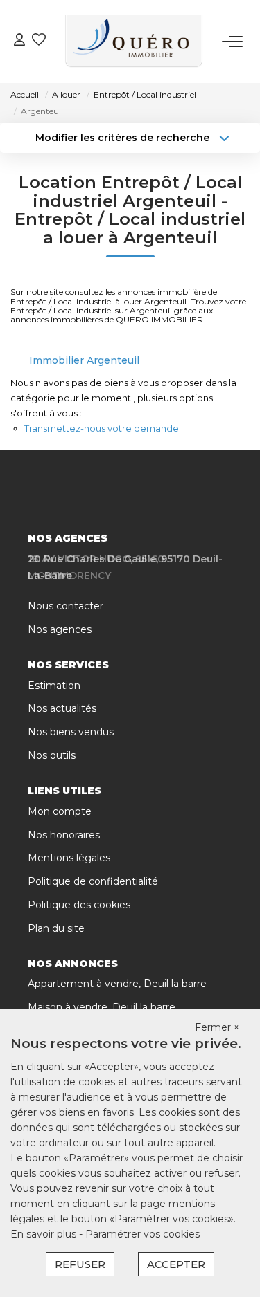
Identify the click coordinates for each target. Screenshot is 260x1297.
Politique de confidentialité (93, 881)
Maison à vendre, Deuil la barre (101, 1007)
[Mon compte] (19, 41)
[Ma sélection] (39, 41)
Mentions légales (69, 858)
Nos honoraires (64, 835)
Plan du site (56, 928)
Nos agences (60, 629)
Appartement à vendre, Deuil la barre (117, 983)
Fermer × (217, 1027)
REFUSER (80, 1264)
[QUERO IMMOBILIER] (133, 41)
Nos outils (52, 755)
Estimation (54, 685)
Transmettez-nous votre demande (101, 428)
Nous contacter (65, 606)
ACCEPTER (176, 1264)
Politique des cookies (79, 905)
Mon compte (60, 811)
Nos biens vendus (71, 732)
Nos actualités (62, 708)
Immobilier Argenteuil (84, 360)
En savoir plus (44, 1234)
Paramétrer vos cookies (142, 1234)
